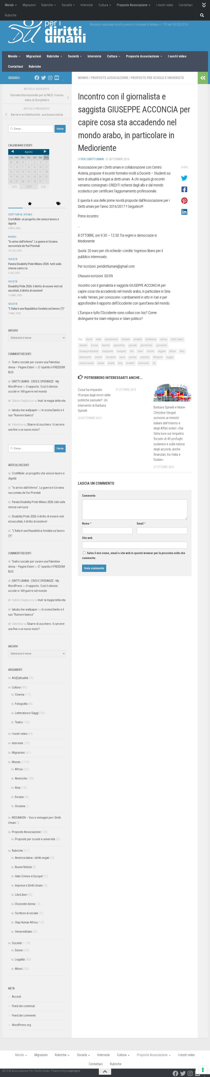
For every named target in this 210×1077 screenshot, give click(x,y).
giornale (133, 345)
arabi (98, 339)
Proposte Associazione (132, 5)
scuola (101, 363)
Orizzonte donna (25, 904)
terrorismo (143, 363)
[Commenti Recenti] (44, 204)
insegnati (121, 351)
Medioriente (85, 357)
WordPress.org (21, 1025)
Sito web (87, 538)
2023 (14, 186)
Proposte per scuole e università (157, 78)
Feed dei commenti (24, 1015)
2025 (43, 186)
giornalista (161, 345)
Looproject (73, 1071)
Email (141, 523)
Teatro (19, 722)
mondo (98, 357)
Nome (86, 523)
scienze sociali (86, 363)
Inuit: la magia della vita (51, 401)
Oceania (20, 806)
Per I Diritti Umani (92, 159)
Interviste (87, 5)
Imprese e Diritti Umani (28, 885)
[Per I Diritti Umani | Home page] (47, 30)
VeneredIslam (23, 931)
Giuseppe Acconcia (88, 351)
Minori (19, 969)
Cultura (103, 5)
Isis (132, 351)
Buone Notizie (23, 867)
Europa (94, 345)
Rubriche (47, 5)
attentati (126, 339)
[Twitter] (43, 77)
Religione (157, 357)
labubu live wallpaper (25, 410)
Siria (120, 363)
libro (182, 351)
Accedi (16, 996)
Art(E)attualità (20, 678)
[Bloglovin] (63, 77)
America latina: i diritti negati (32, 858)
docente (83, 345)
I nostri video (164, 5)
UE (154, 363)
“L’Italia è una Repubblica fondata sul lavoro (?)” (36, 308)
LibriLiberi (21, 895)
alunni (89, 339)
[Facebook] (36, 77)
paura (122, 357)
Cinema (19, 694)
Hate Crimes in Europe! (29, 876)
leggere (161, 351)
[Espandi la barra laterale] (203, 78)
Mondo (9, 5)
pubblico (144, 357)
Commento (89, 495)
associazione (111, 339)
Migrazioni (29, 5)
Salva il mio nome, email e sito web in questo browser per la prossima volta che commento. (133, 555)
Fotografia (21, 704)
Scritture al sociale (20, 214)
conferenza (151, 339)
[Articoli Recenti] (15, 204)
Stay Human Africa (26, 922)
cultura (163, 339)
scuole (111, 363)
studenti (130, 363)
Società (67, 5)
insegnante (107, 351)
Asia (17, 787)
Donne (19, 950)
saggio (169, 357)
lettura (172, 351)
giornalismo (146, 345)
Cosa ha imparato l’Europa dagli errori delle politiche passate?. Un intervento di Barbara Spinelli (94, 400)
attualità (138, 339)
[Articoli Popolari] (30, 204)
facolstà (106, 345)
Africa (19, 769)
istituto (150, 351)
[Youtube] (56, 77)
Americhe (21, 778)
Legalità (20, 959)
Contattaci (186, 5)
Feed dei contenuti (23, 1006)
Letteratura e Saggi (27, 713)
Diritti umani (177, 339)
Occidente (111, 357)
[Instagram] (50, 77)
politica (132, 357)
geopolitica (119, 345)
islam (140, 351)
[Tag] (58, 204)
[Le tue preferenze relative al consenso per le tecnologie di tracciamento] (203, 1070)
